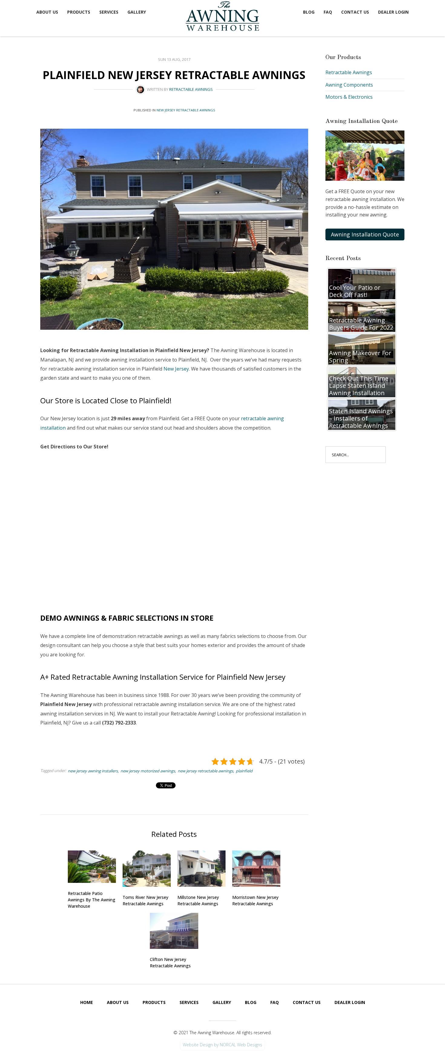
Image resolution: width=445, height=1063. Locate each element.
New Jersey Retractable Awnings (186, 110)
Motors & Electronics (349, 97)
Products (78, 12)
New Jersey (176, 368)
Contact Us (355, 12)
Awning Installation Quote (365, 234)
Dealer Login (393, 12)
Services (108, 12)
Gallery (136, 12)
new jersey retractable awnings (205, 771)
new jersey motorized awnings (147, 771)
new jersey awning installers (93, 771)
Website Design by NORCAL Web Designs (222, 1045)
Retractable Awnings (191, 89)
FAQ (328, 12)
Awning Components (349, 84)
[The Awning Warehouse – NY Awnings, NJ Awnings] (224, 17)
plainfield (244, 771)
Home (86, 1002)
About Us (47, 12)
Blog (309, 12)
